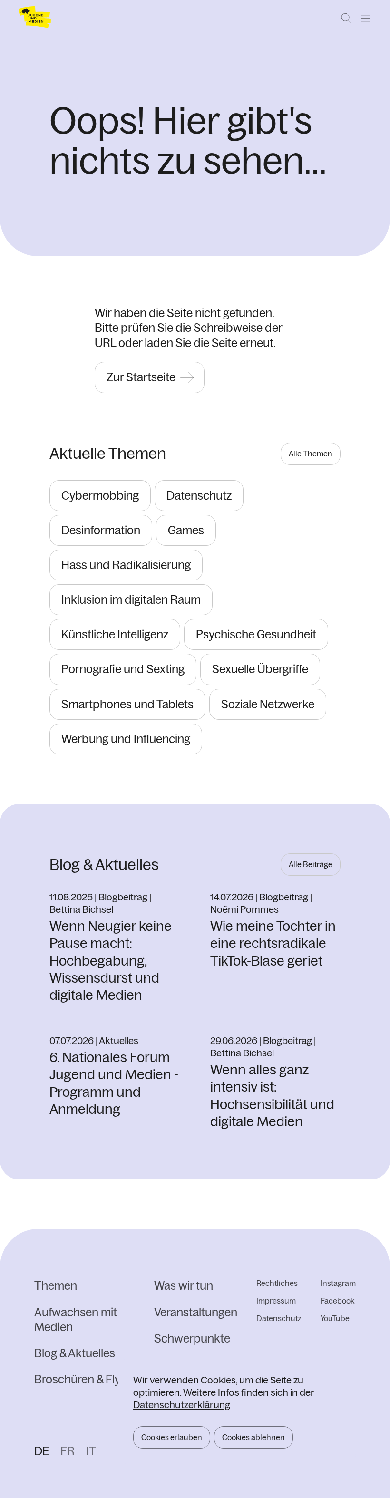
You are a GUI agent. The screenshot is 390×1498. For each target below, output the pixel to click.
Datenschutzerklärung (181, 1405)
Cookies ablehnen (253, 1437)
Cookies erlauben (171, 1437)
